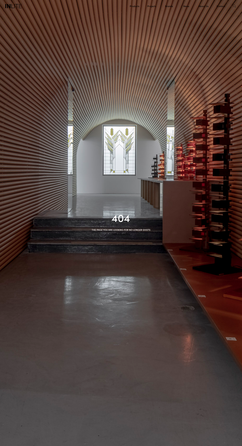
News (186, 6)
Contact (221, 6)
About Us (203, 6)
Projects (151, 6)
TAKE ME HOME (121, 234)
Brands (169, 6)
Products (134, 6)
